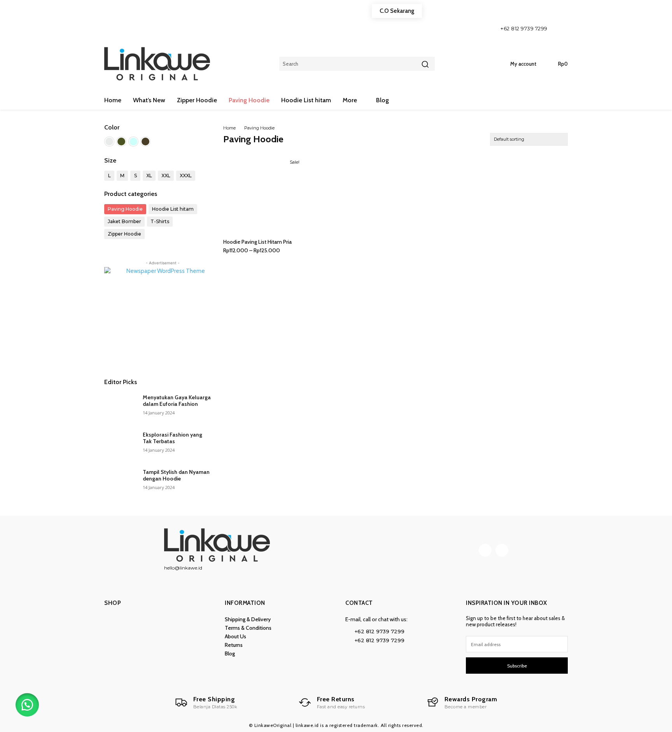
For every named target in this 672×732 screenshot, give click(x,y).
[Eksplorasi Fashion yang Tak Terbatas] (120, 444)
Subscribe (517, 666)
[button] (27, 704)
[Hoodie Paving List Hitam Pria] (263, 194)
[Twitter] (501, 550)
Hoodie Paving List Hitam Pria (257, 241)
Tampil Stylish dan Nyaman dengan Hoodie (176, 475)
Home (229, 128)
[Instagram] (559, 28)
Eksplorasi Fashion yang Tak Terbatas (172, 438)
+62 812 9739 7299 (524, 28)
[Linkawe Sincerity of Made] (159, 63)
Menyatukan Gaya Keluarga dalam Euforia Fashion (177, 400)
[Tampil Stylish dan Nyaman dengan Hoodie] (120, 481)
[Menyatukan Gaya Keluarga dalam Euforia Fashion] (120, 407)
